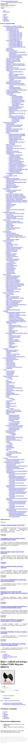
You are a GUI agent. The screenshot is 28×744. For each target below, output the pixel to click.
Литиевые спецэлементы (18, 118)
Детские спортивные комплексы (14, 387)
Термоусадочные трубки (15, 80)
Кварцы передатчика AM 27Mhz (17, 134)
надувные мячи (16, 421)
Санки (7, 441)
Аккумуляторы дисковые (18, 100)
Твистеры (8, 449)
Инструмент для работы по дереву (14, 194)
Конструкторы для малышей (13, 281)
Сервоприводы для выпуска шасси (17, 165)
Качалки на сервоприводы (15, 162)
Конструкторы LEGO (11, 278)
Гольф (13, 399)
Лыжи (7, 407)
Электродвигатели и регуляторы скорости (13, 462)
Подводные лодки (10, 229)
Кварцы (8, 132)
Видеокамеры (9, 214)
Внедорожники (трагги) (15, 325)
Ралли (10, 329)
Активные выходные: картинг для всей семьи (13, 525)
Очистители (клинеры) (12, 305)
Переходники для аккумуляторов (17, 76)
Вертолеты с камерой (11, 187)
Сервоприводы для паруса (15, 168)
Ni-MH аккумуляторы (17, 97)
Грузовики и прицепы (14, 337)
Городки (11, 398)
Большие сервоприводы (15, 157)
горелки (11, 192)
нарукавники (12, 433)
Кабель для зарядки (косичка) (16, 74)
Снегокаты (9, 445)
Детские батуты (10, 385)
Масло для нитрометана (12, 303)
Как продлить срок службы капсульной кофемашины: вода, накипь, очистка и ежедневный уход (14, 593)
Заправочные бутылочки (12, 359)
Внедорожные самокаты (12, 244)
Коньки (8, 402)
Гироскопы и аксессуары (12, 130)
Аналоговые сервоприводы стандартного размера (16, 155)
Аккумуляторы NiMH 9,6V (15, 45)
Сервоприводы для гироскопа (16, 166)
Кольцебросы (9, 400)
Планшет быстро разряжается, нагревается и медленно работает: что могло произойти (12, 620)
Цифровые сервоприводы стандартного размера (15, 171)
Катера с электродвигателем (13, 227)
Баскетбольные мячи (14, 415)
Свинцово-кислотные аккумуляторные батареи (15, 88)
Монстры (11, 328)
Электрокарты (9, 264)
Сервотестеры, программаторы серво (18, 169)
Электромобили (10, 266)
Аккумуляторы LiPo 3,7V (15, 37)
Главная (5, 14)
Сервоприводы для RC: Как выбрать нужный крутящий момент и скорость (13, 539)
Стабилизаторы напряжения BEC (14, 173)
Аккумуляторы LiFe (14, 31)
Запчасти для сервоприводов (16, 158)
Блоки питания (10, 49)
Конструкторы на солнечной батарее (15, 285)
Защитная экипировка (11, 251)
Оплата (5, 18)
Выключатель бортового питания (14, 128)
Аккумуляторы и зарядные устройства (12, 26)
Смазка (8, 308)
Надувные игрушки (11, 430)
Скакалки (8, 442)
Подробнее (3, 534)
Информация (6, 698)
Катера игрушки (10, 225)
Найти (2, 8)
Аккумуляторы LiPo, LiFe (12, 30)
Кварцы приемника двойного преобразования (16, 140)
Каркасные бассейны (14, 428)
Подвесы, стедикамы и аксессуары (14, 218)
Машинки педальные (11, 253)
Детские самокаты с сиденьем (13, 248)
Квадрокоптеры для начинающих (14, 235)
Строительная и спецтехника (16, 318)
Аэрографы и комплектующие (13, 190)
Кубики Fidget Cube (11, 403)
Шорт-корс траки (13, 330)
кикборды (11, 261)
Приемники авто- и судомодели (14, 152)
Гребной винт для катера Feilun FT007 (12, 703)
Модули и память (10, 144)
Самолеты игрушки (11, 355)
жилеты (14, 434)
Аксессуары (9, 48)
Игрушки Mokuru (10, 393)
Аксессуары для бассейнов (15, 426)
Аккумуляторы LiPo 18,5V (15, 35)
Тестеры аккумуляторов (12, 91)
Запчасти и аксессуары (12, 249)
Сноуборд (11, 408)
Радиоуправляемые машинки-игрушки (15, 312)
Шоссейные (12, 331)
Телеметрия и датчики (11, 175)
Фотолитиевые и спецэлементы (17, 117)
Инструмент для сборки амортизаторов (16, 197)
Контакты (5, 19)
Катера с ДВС (9, 226)
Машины (5, 311)
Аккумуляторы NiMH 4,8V (15, 41)
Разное (8, 208)
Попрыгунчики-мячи (14, 423)
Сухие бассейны (10, 447)
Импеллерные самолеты (12, 350)
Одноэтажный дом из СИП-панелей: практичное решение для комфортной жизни (13, 644)
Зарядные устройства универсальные (15, 63)
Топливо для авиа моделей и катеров (15, 459)
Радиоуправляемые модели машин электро (16, 333)
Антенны (8, 127)
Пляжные (11, 420)
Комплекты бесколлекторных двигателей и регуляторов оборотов (18, 478)
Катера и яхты (6, 220)
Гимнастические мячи (14, 417)
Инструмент (6, 188)
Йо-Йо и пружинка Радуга (12, 394)
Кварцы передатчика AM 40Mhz (17, 135)
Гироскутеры (9, 246)
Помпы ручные (10, 205)
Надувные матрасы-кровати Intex (14, 437)
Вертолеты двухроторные (12, 178)
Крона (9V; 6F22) (13, 109)
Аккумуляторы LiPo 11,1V (15, 32)
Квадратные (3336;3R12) (15, 108)
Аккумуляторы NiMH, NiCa (13, 40)
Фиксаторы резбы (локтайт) (13, 309)
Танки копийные (10, 370)
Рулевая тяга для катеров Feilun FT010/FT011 (14, 704)
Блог (4, 15)
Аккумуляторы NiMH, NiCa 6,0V (17, 46)
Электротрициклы (10, 273)
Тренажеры (9, 454)
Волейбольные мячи (14, 416)
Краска (8, 295)
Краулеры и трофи (13, 339)
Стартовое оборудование (9, 357)
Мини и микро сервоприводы (16, 164)
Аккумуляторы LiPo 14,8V (15, 33)
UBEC (10, 174)
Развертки (8, 207)
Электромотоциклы (11, 268)
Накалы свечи (9, 360)
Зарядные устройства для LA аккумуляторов (13, 62)
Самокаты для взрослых (12, 256)
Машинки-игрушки (14, 316)
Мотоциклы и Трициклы (15, 317)
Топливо (5, 458)
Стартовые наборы (11, 365)
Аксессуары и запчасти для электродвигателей (13, 464)
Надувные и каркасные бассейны (14, 425)
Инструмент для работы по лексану (15, 195)
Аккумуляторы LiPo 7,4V (15, 39)
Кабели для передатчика (12, 131)
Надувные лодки (10, 436)
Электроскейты (10, 270)
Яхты (7, 230)
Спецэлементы (15, 119)
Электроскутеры (10, 272)
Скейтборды (9, 257)
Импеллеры (12, 475)
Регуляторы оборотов (14, 516)
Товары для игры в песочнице (13, 452)
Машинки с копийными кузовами (17, 315)
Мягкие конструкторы (11, 287)
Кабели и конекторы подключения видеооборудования (14, 216)
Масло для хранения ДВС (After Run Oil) (16, 304)
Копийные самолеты (11, 351)
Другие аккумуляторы (11, 50)
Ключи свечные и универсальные (14, 199)
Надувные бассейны (14, 429)
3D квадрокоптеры (11, 233)
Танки (5, 369)
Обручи (11, 443)
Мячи (7, 413)
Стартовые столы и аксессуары (14, 367)
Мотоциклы (12, 343)
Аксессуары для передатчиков (13, 126)
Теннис (11, 378)
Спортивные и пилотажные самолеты (15, 356)
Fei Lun (5, 658)
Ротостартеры (9, 361)
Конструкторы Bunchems (12, 277)
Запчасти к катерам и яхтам (13, 221)
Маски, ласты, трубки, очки (13, 410)
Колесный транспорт (8, 240)
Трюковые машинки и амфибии (17, 320)
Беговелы (8, 242)
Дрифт (10, 338)
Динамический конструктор (13, 276)
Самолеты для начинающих (13, 354)
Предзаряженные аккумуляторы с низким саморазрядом (18, 104)
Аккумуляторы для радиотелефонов (18, 54)
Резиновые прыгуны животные (14, 439)
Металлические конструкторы (13, 286)
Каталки (8, 252)
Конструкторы (7, 274)
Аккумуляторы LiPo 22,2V (15, 36)
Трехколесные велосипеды (12, 259)
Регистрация (6, 12)
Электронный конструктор (13, 291)
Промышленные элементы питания (15, 83)
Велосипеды (9, 243)
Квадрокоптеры (7, 231)
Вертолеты (6, 177)
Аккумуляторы (13, 95)
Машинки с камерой (14, 313)
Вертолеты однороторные (12, 186)
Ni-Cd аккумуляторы (17, 96)
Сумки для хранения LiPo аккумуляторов (16, 89)
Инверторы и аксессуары (12, 67)
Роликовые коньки (10, 255)
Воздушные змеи (10, 382)
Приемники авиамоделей (12, 151)
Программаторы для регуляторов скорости (16, 465)
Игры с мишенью (13, 451)
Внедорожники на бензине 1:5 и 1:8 (18, 326)
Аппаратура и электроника (10, 122)
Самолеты (5, 348)
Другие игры (9, 389)
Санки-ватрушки (13, 456)
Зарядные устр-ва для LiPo (12, 58)
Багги (10, 324)
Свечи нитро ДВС (10, 364)
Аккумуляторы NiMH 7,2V (15, 43)
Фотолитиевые (15, 121)
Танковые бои (9, 374)
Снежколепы (9, 446)
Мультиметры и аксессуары (13, 82)
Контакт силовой (13, 75)
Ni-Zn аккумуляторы (17, 99)
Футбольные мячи (13, 424)
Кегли (7, 397)
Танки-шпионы (10, 373)
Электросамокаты (10, 269)
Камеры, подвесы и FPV (9, 212)
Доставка (5, 17)
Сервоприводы (10, 153)
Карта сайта (6, 20)
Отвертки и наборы (11, 204)
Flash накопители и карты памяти (14, 125)
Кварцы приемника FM (15, 138)
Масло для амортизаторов (12, 296)
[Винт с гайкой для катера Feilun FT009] (8, 684)
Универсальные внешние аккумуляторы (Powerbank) (15, 56)
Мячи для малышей (14, 419)
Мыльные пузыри (10, 412)
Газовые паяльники (11, 191)
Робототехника (10, 290)
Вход (4, 10)
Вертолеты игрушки (11, 184)
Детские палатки (10, 386)
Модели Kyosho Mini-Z (14, 341)
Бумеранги (9, 381)
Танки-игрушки (10, 372)
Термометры (9, 368)
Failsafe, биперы (10, 123)
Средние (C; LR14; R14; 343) (16, 115)
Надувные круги (10, 432)
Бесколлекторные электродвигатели (18, 473)
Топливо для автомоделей (12, 460)
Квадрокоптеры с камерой (12, 239)
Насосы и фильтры (11, 438)
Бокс (7, 380)
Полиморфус (9, 307)
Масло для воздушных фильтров (14, 300)
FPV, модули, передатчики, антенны (15, 213)
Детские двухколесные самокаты (14, 247)
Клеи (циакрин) (10, 294)
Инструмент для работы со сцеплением (16, 196)
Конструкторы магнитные (12, 282)
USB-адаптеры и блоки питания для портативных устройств (15, 28)
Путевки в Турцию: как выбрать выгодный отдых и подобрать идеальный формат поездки (14, 607)
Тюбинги (8, 455)
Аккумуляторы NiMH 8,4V (15, 44)
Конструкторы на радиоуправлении (15, 283)
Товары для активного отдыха (10, 376)
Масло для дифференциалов (13, 302)
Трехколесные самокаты (12, 260)
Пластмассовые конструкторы (13, 289)
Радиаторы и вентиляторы (12, 467)
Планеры (8, 352)
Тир (7, 450)
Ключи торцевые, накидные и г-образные (16, 200)
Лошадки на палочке (11, 406)
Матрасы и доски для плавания (14, 411)
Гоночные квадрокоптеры (12, 234)
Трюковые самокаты (11, 262)
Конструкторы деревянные (13, 279)
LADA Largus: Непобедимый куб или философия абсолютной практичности (13, 580)
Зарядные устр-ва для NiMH (13, 60)
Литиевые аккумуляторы (18, 101)
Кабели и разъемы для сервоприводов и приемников (16, 160)
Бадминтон (9, 377)
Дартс (7, 384)
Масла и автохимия (8, 292)
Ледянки (8, 404)
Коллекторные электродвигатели (17, 476)
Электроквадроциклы (11, 265)
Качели (8, 395)
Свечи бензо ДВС (10, 363)
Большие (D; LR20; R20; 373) (16, 106)
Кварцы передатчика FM (15, 136)
